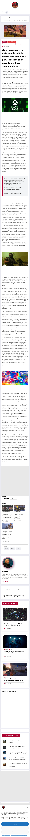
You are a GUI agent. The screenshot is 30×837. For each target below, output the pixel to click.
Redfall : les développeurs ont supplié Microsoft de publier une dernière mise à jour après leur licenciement (14, 652)
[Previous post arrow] (26, 589)
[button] (28, 807)
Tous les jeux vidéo (12, 41)
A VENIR (4, 41)
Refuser (15, 828)
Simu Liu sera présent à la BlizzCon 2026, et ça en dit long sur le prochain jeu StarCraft (13, 624)
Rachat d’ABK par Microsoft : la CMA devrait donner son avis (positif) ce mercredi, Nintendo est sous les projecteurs (7, 515)
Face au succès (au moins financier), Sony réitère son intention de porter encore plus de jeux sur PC (14, 596)
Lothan (18, 44)
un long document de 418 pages (16, 82)
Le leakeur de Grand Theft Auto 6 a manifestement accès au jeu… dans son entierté (13, 680)
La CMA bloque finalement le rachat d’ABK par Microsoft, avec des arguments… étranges (19, 514)
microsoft (12, 44)
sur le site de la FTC (18, 413)
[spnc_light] (6, 12)
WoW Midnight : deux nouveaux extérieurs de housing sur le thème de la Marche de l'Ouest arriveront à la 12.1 (18, 765)
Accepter (15, 824)
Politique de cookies (6, 835)
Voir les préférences (15, 832)
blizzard (8, 44)
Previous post (5, 587)
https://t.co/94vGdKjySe (14, 189)
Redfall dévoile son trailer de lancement (13, 590)
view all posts (5, 581)
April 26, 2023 (17, 193)
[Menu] (2, 12)
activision (5, 44)
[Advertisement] (15, 481)
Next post (5, 593)
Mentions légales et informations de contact (19, 835)
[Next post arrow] (26, 596)
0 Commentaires (6, 46)
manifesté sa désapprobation (20, 71)
